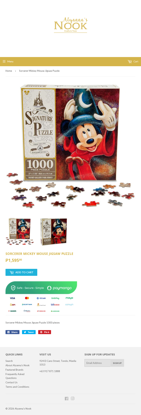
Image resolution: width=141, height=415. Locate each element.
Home (9, 70)
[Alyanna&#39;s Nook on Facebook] (66, 399)
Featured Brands (14, 369)
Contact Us (11, 382)
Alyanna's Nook (23, 408)
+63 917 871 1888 (49, 371)
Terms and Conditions (17, 386)
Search (9, 360)
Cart (135, 61)
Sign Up (117, 363)
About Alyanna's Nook (18, 365)
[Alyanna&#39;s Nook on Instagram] (73, 399)
